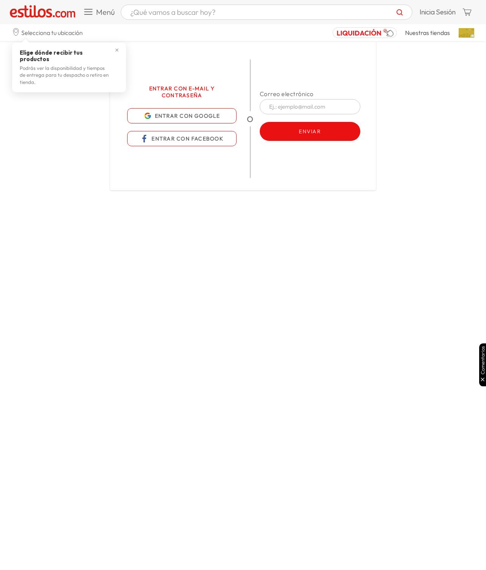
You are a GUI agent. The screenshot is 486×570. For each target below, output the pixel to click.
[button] (47, 32)
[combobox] (266, 12)
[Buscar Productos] (399, 12)
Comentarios (483, 360)
